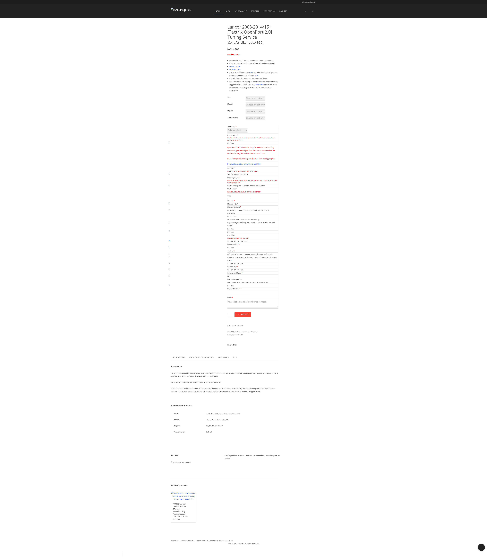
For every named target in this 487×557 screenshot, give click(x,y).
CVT (236, 204)
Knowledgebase (187, 540)
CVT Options (232, 216)
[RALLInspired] (181, 9)
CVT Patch (251, 223)
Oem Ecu (231, 168)
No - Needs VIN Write (239, 174)
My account (240, 11)
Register (255, 11)
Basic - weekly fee (234, 185)
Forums (283, 11)
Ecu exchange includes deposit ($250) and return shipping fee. (251, 159)
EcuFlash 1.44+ (234, 69)
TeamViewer (260, 85)
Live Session (232, 135)
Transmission (232, 117)
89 (231, 241)
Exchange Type (233, 177)
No (228, 143)
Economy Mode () (253, 254)
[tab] (179, 357)
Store (219, 11)
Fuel (229, 260)
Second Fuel (232, 267)
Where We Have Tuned (205, 540)
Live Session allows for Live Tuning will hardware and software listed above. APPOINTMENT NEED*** (251, 139)
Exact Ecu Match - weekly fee (253, 185)
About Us (174, 540)
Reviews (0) (223, 357)
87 (228, 241)
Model (230, 104)
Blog (228, 11)
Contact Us (269, 11)
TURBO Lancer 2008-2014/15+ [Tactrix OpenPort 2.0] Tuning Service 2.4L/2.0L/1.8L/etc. (180, 510)
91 (235, 241)
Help (235, 357)
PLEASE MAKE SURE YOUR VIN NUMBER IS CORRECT (243, 192)
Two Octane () (243, 257)
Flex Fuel (230, 229)
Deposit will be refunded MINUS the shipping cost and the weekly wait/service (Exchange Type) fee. (252, 181)
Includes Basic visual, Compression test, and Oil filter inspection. (247, 282)
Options (231, 201)
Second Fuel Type (234, 273)
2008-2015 (239, 334)
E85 (245, 241)
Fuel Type (231, 235)
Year (229, 97)
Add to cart (243, 314)
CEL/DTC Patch (262, 223)
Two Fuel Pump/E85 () (264, 257)
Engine (230, 110)
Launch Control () (247, 210)
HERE (251, 72)
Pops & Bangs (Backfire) (236, 223)
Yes (232, 143)
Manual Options (234, 207)
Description (179, 357)
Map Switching (233, 244)
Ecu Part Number (234, 289)
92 (238, 241)
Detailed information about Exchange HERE (243, 164)
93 (242, 241)
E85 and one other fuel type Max (237, 238)
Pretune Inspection (234, 279)
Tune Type (232, 126)
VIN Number (232, 189)
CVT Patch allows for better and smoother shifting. (243, 219)
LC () (231, 210)
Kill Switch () (234, 254)
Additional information (201, 357)
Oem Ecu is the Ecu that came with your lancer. (242, 171)
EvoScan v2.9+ (234, 66)
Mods (230, 297)
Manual (230, 204)
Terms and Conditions (224, 540)
